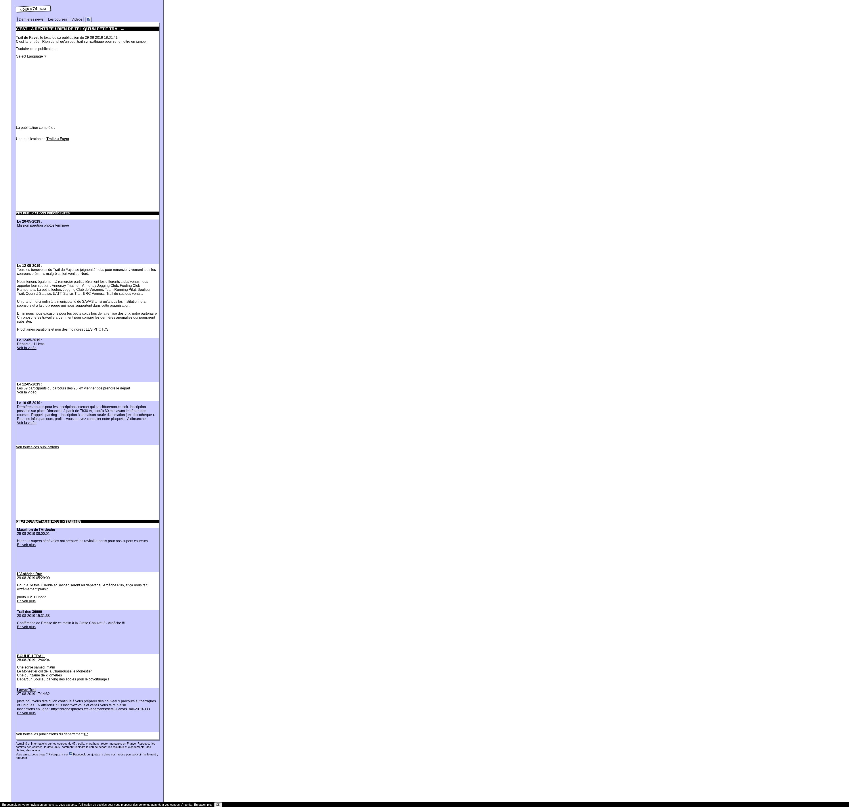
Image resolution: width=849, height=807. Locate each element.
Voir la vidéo (26, 348)
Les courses (57, 19)
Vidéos (76, 19)
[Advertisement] (53, 89)
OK (218, 804)
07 (86, 734)
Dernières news (31, 19)
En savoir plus (203, 804)
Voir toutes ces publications (37, 447)
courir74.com (33, 9)
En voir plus (26, 545)
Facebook (79, 754)
